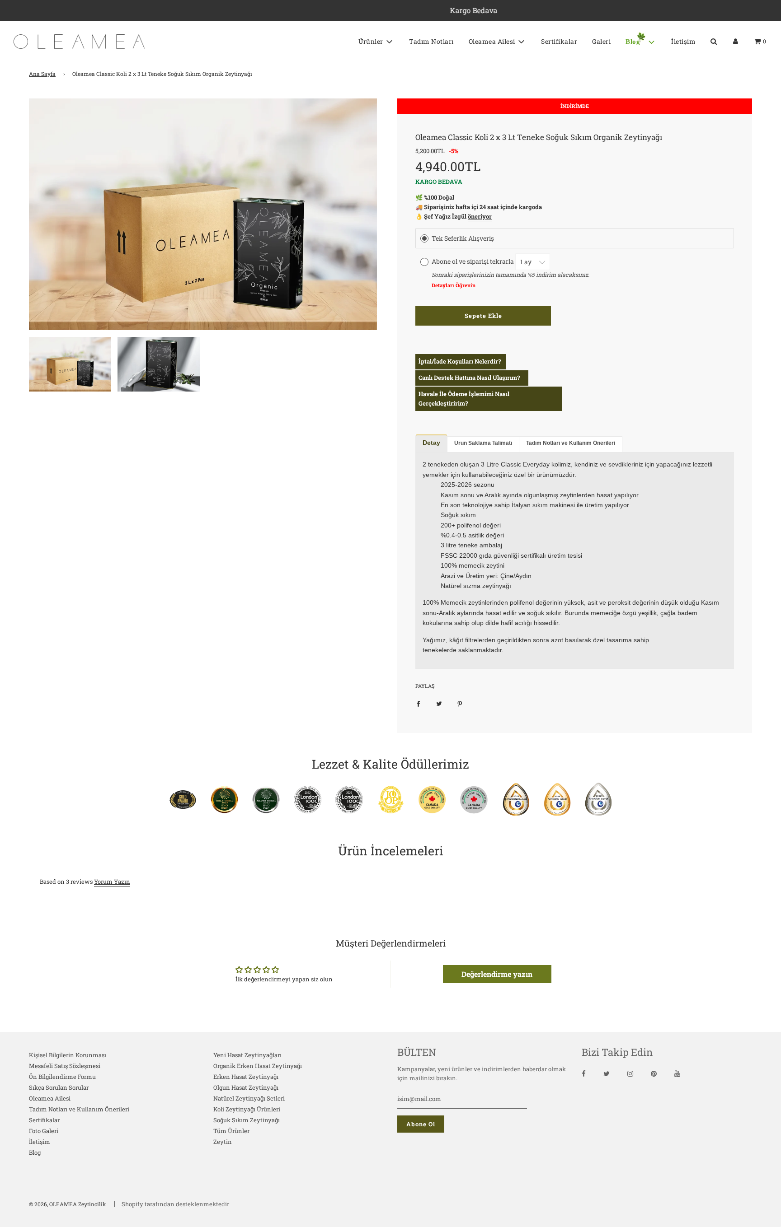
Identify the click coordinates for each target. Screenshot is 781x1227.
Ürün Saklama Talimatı (483, 443)
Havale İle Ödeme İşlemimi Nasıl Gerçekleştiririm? (464, 398)
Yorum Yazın (112, 881)
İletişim (683, 41)
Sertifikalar (559, 41)
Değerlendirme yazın (496, 974)
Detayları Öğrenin (453, 285)
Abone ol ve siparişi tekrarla (473, 261)
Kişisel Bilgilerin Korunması (67, 1055)
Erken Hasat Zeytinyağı (245, 1077)
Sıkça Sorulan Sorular (59, 1087)
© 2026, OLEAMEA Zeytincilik (67, 1204)
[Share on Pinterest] (460, 703)
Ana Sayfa (42, 73)
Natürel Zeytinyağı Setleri (249, 1098)
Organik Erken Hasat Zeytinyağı (257, 1066)
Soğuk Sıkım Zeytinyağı (246, 1120)
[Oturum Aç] (735, 41)
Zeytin (222, 1142)
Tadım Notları (431, 41)
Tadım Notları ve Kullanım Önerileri (570, 443)
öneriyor (480, 216)
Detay (431, 442)
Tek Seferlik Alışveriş (463, 238)
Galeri (601, 41)
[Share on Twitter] (439, 703)
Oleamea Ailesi (50, 1098)
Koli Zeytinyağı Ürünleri (246, 1109)
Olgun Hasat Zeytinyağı (245, 1087)
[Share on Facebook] (418, 703)
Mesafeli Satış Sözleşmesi (64, 1066)
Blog (35, 1152)
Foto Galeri (43, 1131)
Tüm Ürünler (231, 1131)
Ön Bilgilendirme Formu (62, 1077)
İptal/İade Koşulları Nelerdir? (460, 361)
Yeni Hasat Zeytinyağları (247, 1055)
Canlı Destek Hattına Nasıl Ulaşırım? (469, 377)
